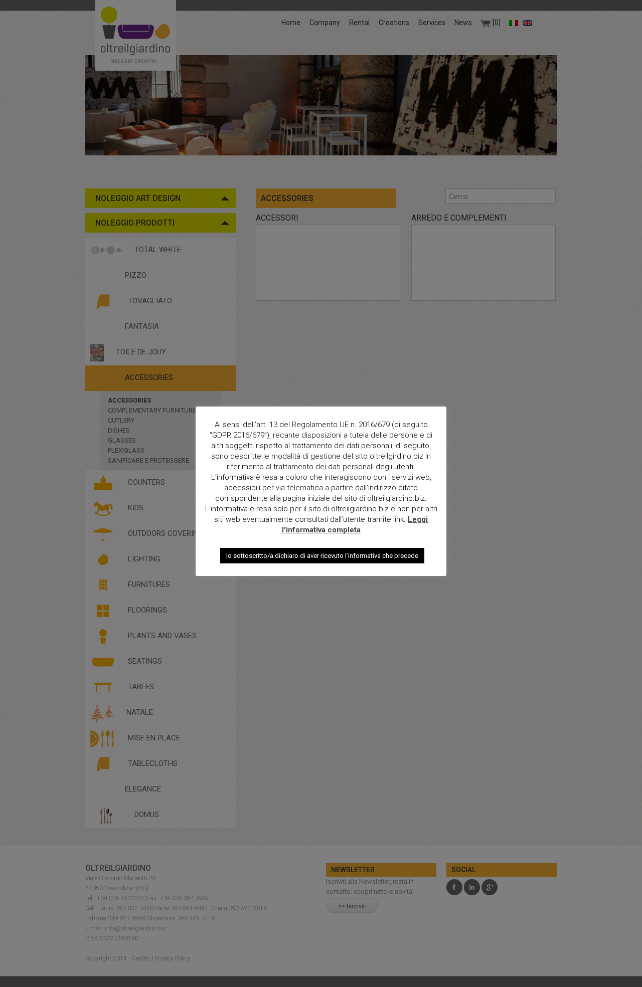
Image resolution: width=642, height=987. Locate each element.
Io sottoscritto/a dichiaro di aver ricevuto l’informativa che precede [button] (322, 555)
